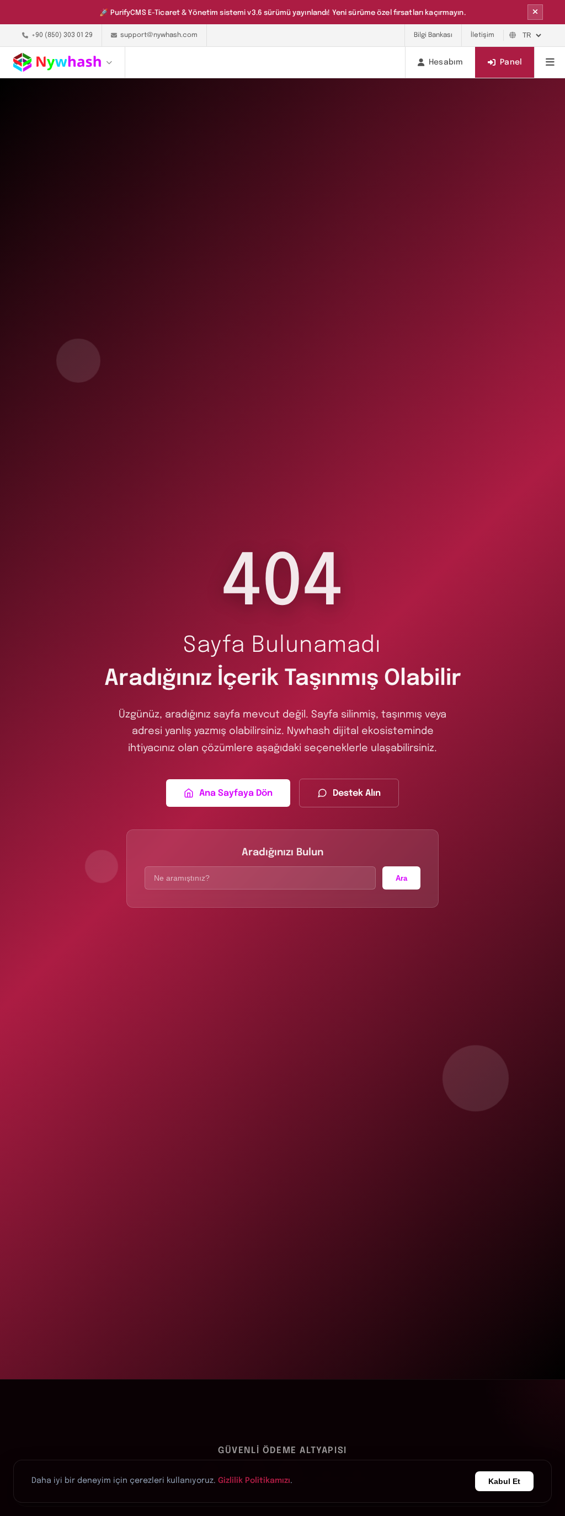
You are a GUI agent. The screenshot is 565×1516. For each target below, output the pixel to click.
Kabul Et (504, 1481)
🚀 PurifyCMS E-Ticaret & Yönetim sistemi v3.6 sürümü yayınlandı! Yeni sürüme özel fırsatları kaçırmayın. (282, 13)
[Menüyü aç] (549, 62)
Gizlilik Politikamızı (254, 1481)
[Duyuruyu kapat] (535, 12)
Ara (401, 878)
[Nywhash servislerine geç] (69, 62)
